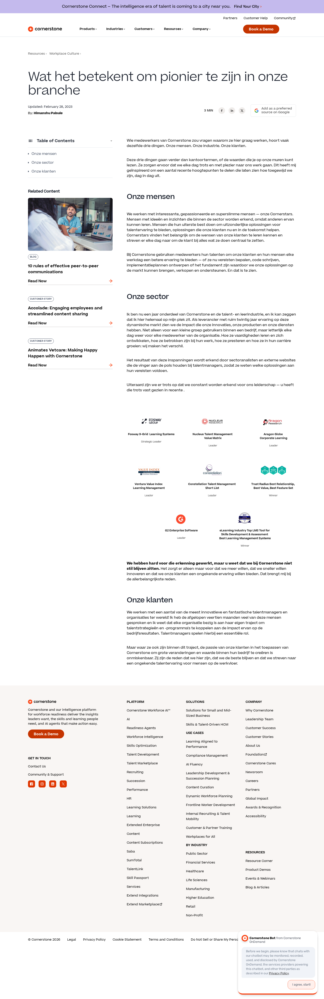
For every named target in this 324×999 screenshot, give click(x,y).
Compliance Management (207, 755)
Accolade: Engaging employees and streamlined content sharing (60, 298)
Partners (230, 18)
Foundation (255, 754)
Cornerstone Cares (261, 763)
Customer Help (256, 18)
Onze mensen (44, 153)
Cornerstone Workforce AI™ (148, 710)
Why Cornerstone (259, 710)
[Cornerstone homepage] (70, 702)
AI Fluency (194, 764)
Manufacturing (198, 889)
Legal (71, 939)
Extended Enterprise (143, 825)
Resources (36, 53)
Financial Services (200, 862)
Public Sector (197, 853)
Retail (190, 906)
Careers (252, 781)
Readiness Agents (141, 728)
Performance (137, 789)
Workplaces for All (200, 836)
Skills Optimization (141, 745)
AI (128, 719)
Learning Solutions (141, 807)
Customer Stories (260, 737)
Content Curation (200, 787)
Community (283, 18)
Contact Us (37, 766)
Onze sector (43, 162)
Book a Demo (261, 29)
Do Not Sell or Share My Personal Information (227, 939)
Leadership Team (259, 719)
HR (129, 798)
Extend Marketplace (143, 904)
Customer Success (261, 728)
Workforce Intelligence (145, 737)
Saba (131, 851)
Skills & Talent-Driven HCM (207, 724)
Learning (134, 816)
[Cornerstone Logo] (45, 29)
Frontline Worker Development (210, 805)
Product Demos (258, 869)
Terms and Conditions (166, 939)
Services (133, 886)
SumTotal (134, 860)
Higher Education (200, 897)
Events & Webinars (260, 878)
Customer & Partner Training (209, 828)
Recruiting (135, 772)
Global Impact (257, 798)
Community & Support (46, 774)
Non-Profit (194, 915)
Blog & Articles (257, 887)
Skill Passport (138, 878)
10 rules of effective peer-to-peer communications (58, 199)
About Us (253, 745)
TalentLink (135, 869)
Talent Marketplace (142, 763)
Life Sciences (196, 880)
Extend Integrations (142, 895)
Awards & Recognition (263, 807)
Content (133, 834)
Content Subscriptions (145, 842)
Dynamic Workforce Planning (209, 796)
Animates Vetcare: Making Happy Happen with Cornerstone (70, 340)
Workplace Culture (64, 53)
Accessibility (256, 816)
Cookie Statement (127, 939)
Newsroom (254, 772)
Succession (136, 781)
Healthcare (195, 871)
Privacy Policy (94, 939)
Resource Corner (259, 861)
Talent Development (143, 754)
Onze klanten (44, 171)
